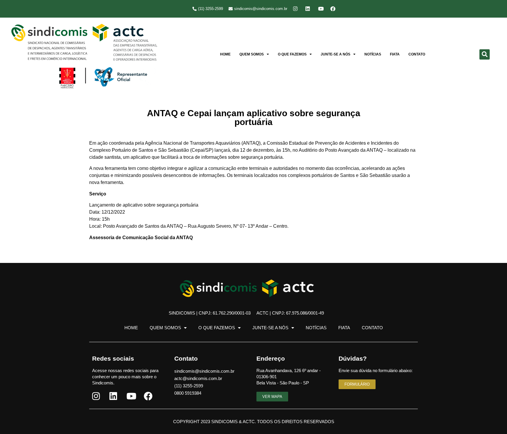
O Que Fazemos (292, 54)
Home (225, 54)
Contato (416, 54)
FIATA (395, 54)
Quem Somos (251, 54)
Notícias (372, 54)
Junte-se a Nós (335, 54)
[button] (484, 54)
